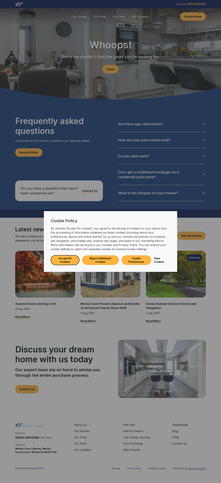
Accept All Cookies (65, 260)
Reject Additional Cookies (100, 260)
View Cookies (159, 260)
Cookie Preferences (136, 260)
